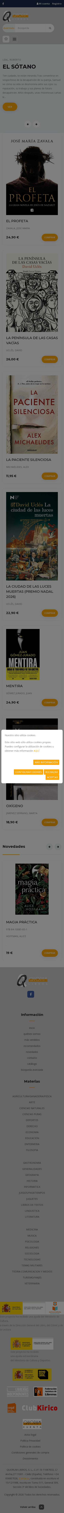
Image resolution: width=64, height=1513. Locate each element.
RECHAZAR (51, 772)
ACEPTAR (52, 777)
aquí (36, 750)
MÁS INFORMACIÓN (46, 762)
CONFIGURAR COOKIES (28, 772)
